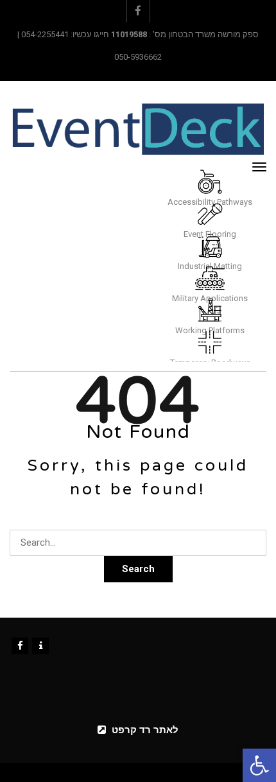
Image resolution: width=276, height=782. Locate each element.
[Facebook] (20, 646)
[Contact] (40, 646)
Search (138, 569)
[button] (259, 765)
